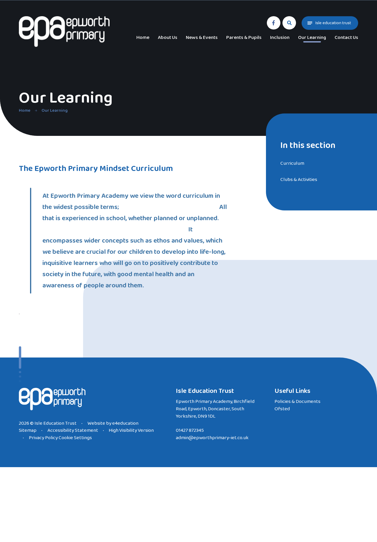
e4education (125, 423)
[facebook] (273, 23)
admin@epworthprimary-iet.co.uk (212, 438)
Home (24, 110)
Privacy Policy (43, 438)
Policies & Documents (297, 402)
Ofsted (282, 409)
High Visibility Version (131, 430)
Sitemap (28, 430)
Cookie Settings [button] (75, 438)
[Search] (289, 23)
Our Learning (55, 110)
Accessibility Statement (72, 430)
